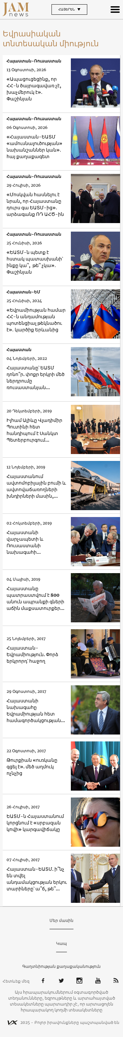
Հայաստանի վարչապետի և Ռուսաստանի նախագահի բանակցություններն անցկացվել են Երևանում (32, 542)
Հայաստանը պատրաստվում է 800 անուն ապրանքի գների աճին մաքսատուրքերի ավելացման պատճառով (35, 599)
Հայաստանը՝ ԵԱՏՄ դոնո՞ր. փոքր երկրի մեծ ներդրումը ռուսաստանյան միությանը (36, 378)
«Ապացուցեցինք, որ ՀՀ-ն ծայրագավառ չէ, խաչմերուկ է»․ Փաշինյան (34, 89)
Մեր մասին (61, 920)
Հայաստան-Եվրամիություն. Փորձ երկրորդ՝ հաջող (32, 654)
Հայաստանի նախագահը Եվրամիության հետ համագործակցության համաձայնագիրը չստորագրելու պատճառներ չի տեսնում (34, 711)
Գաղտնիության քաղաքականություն (61, 966)
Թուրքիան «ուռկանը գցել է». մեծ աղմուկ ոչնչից (32, 766)
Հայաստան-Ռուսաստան (34, 60)
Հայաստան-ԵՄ (23, 291)
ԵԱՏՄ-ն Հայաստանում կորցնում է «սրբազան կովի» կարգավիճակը (35, 822)
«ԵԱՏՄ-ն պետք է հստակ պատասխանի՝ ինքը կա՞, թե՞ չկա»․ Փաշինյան (35, 262)
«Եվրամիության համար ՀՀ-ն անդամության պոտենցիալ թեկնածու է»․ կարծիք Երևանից (36, 320)
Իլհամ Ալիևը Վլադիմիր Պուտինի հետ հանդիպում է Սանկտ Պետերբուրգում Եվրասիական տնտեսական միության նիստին (35, 430)
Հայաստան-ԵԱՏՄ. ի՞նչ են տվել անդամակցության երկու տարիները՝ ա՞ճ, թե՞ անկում (37, 879)
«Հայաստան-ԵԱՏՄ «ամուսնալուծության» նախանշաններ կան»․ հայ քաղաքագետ (34, 146)
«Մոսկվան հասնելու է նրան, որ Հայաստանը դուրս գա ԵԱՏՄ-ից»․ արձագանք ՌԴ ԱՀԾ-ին (35, 204)
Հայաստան (19, 349)
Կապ (61, 943)
